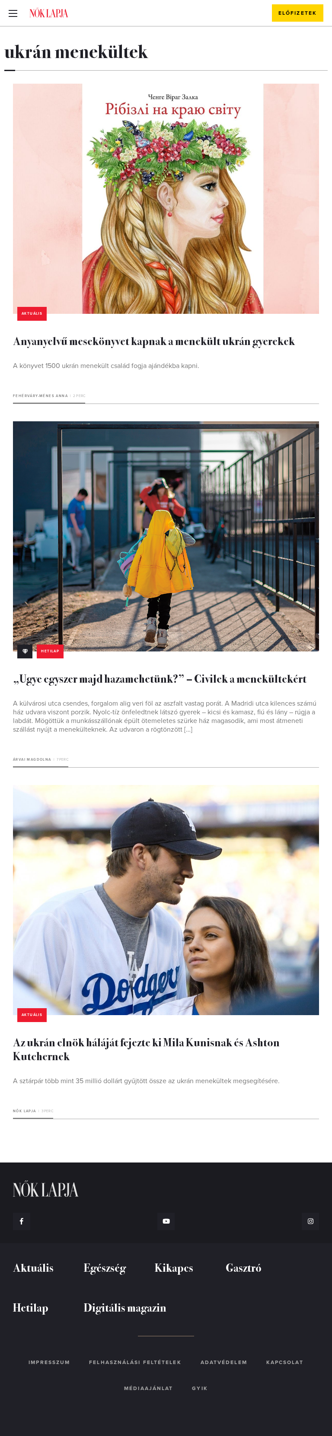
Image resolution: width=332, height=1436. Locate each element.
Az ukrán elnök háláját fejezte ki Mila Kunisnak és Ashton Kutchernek (146, 1049)
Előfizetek (297, 13)
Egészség (105, 1267)
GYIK (200, 1388)
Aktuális (32, 314)
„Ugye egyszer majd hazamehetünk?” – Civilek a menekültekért (159, 678)
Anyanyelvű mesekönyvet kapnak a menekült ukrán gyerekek (154, 340)
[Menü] (13, 13)
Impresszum (49, 1362)
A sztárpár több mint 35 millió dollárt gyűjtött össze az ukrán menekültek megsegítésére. (148, 1081)
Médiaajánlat (148, 1388)
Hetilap (50, 651)
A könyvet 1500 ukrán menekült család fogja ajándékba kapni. (106, 365)
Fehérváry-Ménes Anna (40, 396)
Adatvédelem (224, 1362)
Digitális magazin (125, 1307)
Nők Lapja (48, 12)
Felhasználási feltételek (135, 1362)
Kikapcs (174, 1267)
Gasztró (244, 1267)
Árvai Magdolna (32, 760)
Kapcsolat (284, 1362)
